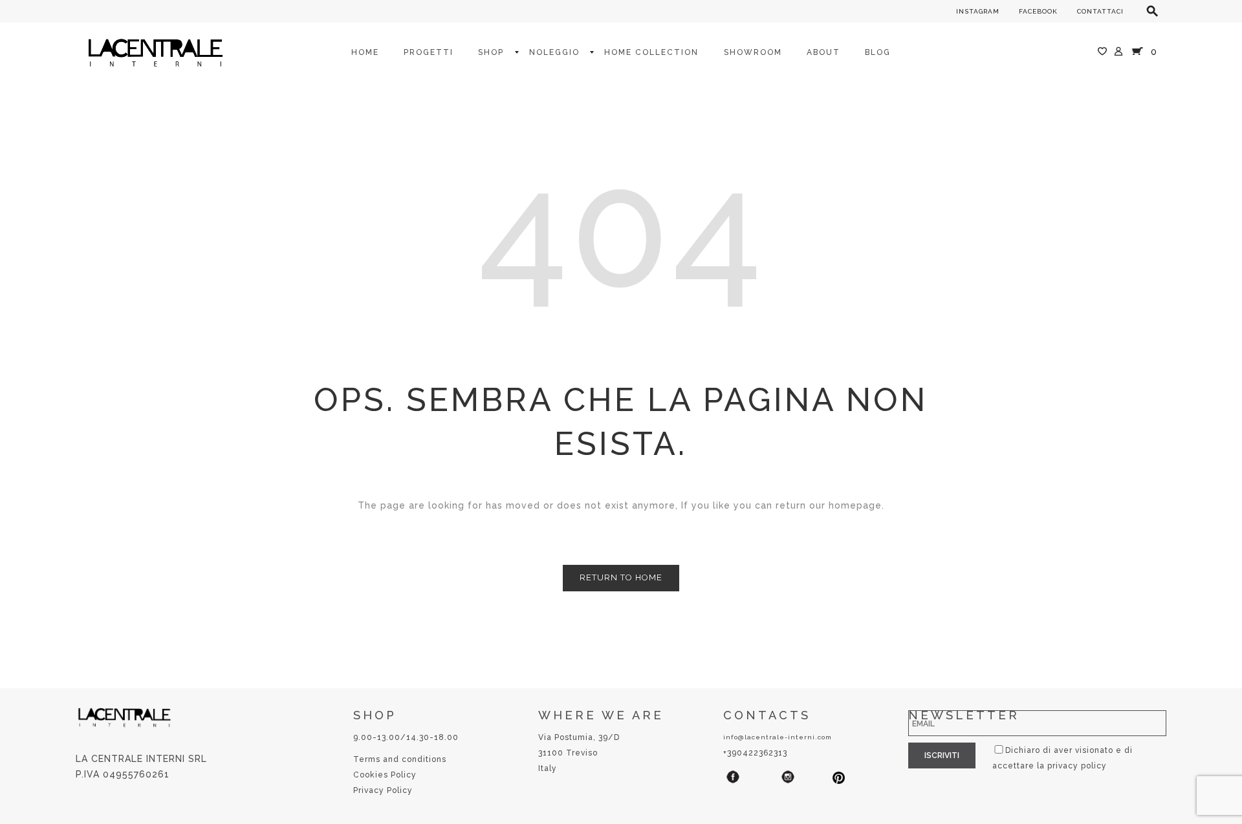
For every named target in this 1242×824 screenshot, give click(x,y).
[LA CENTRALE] (155, 52)
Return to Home (621, 577)
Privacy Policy (383, 790)
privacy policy (1077, 765)
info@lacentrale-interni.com (777, 737)
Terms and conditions (399, 759)
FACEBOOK (1038, 11)
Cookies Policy (385, 774)
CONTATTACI (1100, 11)
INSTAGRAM (977, 11)
